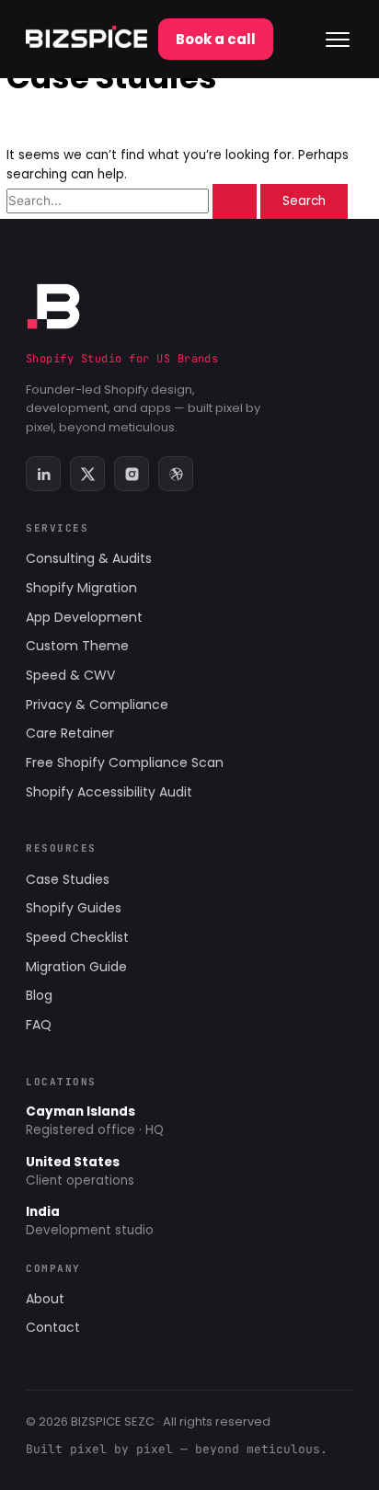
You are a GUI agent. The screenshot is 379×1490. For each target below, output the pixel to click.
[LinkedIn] (43, 473)
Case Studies (67, 879)
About (45, 1298)
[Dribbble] (175, 473)
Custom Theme (77, 645)
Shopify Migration (81, 588)
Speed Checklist (77, 937)
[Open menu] (337, 40)
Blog (39, 995)
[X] (87, 473)
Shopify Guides (73, 908)
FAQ (39, 1024)
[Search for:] (133, 201)
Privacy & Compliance (97, 704)
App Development (84, 617)
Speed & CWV (70, 675)
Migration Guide (76, 966)
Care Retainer (70, 733)
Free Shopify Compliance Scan (125, 762)
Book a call (216, 39)
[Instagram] (131, 473)
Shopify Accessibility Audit (109, 792)
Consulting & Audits (89, 558)
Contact (53, 1327)
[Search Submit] (234, 201)
